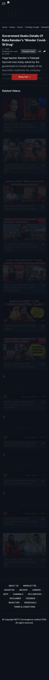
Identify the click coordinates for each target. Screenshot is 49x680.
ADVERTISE (9, 590)
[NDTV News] (13, 11)
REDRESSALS (30, 602)
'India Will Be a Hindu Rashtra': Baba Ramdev (19, 327)
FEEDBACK (30, 598)
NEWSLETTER (29, 586)
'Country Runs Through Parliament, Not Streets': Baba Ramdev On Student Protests (21, 247)
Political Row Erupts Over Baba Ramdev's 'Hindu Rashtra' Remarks (19, 365)
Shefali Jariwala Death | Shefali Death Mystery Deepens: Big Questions (20, 482)
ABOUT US (14, 586)
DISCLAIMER (15, 598)
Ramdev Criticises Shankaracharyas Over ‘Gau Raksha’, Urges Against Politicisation (19, 404)
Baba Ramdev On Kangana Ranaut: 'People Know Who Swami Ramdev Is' (20, 207)
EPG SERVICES (35, 594)
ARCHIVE (23, 590)
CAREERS (36, 590)
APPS (5, 594)
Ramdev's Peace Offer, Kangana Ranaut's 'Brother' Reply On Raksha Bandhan (19, 127)
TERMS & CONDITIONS (24, 607)
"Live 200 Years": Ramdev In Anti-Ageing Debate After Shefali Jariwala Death (20, 562)
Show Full (23, 77)
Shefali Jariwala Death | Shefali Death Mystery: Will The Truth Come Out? (20, 444)
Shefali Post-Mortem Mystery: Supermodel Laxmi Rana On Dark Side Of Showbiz (20, 521)
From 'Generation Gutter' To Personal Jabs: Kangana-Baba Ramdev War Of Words (20, 168)
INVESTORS (14, 602)
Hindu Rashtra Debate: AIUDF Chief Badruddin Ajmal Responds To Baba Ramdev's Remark (19, 288)
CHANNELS (18, 594)
